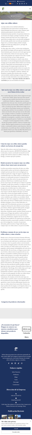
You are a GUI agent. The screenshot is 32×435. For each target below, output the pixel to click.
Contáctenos (16, 384)
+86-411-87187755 (12, 1)
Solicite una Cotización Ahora (26, 329)
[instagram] (22, 3)
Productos (16, 374)
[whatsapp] (26, 3)
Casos (16, 379)
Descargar (16, 382)
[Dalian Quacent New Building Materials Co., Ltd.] (3, 8)
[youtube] (19, 3)
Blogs (16, 377)
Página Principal (16, 16)
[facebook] (17, 3)
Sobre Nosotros (16, 372)
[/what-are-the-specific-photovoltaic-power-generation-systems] (11, 417)
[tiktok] (24, 3)
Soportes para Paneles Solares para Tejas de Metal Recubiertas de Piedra (16, 129)
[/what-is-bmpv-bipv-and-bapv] (18, 417)
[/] (16, 349)
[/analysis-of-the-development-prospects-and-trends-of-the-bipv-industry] (4, 417)
